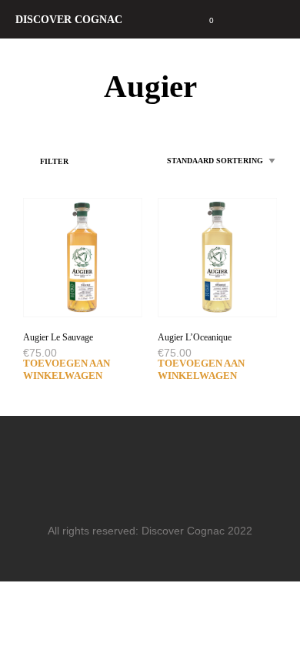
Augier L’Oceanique (195, 337)
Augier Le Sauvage (58, 337)
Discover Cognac (68, 19)
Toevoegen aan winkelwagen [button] (66, 369)
